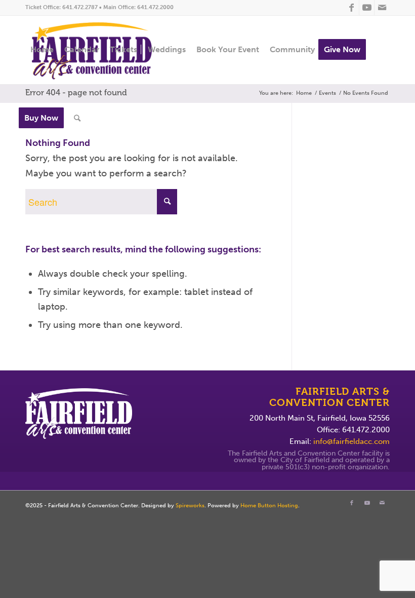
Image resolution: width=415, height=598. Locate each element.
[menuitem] (42, 50)
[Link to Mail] (382, 7)
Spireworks (190, 505)
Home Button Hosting (269, 505)
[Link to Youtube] (366, 7)
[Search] (77, 118)
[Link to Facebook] (351, 7)
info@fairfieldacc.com (351, 441)
